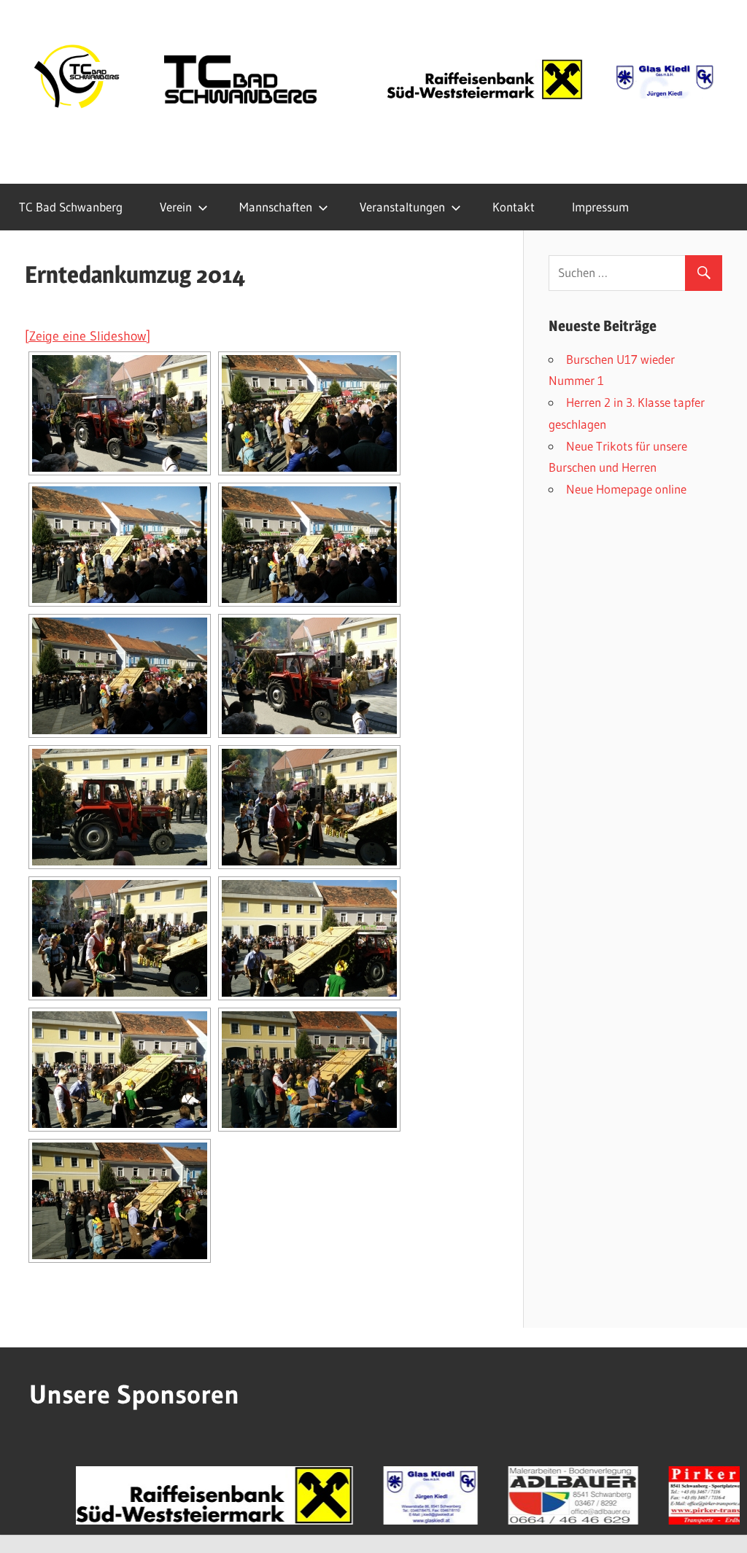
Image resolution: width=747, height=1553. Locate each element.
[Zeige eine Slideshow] (87, 336)
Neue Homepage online (626, 489)
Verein (176, 206)
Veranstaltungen (402, 206)
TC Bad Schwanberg (71, 206)
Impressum (600, 206)
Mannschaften (275, 206)
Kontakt (513, 206)
